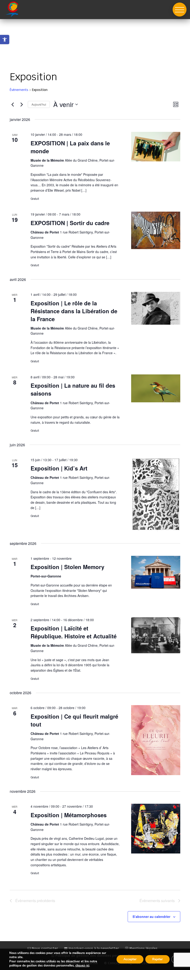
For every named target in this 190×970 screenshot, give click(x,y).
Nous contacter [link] (44, 948)
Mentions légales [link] (143, 948)
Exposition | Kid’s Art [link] (59, 468)
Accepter (130, 959)
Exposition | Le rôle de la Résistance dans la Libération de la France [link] (74, 311)
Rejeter (157, 959)
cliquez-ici (82, 965)
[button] (180, 10)
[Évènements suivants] (21, 104)
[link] (4, 39)
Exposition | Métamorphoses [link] (69, 815)
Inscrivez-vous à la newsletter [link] (93, 948)
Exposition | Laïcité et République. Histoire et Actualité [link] (74, 632)
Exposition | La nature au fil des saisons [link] (73, 389)
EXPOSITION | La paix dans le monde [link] (70, 147)
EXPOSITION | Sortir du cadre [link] (70, 223)
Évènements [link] (19, 90)
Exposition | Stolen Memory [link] (67, 567)
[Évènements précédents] (12, 104)
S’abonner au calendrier (151, 916)
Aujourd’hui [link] (39, 104)
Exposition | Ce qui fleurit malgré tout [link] (74, 720)
